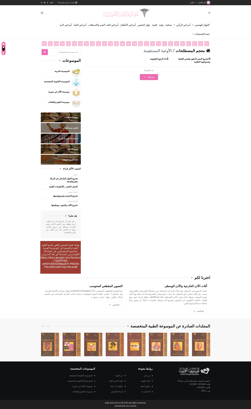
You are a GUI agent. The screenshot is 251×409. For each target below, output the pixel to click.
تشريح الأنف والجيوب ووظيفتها (64, 205)
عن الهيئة (119, 376)
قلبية (154, 24)
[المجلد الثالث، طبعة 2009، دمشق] (201, 344)
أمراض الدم (66, 24)
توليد (161, 24)
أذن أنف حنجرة (73, 192)
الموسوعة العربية (62, 71)
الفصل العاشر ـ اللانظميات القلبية (63, 186)
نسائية (169, 24)
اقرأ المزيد (200, 311)
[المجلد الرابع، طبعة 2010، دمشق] (180, 344)
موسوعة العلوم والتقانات (59, 102)
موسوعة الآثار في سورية (59, 92)
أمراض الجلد (79, 24)
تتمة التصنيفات (202, 33)
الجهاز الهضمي (202, 24)
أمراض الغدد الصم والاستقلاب (103, 24)
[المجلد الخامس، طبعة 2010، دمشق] (158, 344)
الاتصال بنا (146, 392)
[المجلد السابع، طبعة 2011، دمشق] (115, 344)
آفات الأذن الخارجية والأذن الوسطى (185, 286)
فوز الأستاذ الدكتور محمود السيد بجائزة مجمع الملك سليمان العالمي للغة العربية (166, 3)
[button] (48, 326)
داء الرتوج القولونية (158, 59)
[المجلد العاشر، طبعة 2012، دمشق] (50, 344)
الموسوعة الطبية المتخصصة (81, 376)
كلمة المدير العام (116, 381)
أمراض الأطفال (128, 24)
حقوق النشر (145, 386)
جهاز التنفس (144, 24)
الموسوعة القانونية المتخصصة (57, 81)
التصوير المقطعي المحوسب (106, 286)
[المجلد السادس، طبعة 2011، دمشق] (136, 344)
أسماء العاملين (117, 392)
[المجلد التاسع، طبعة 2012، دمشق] (72, 344)
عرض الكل (151, 77)
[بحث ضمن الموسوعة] (42, 13)
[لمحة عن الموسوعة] (209, 12)
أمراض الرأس (183, 24)
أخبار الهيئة (145, 381)
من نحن (147, 376)
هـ (56, 43)
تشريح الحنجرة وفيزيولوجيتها (65, 196)
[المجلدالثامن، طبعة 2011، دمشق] (93, 344)
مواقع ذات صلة (117, 386)
